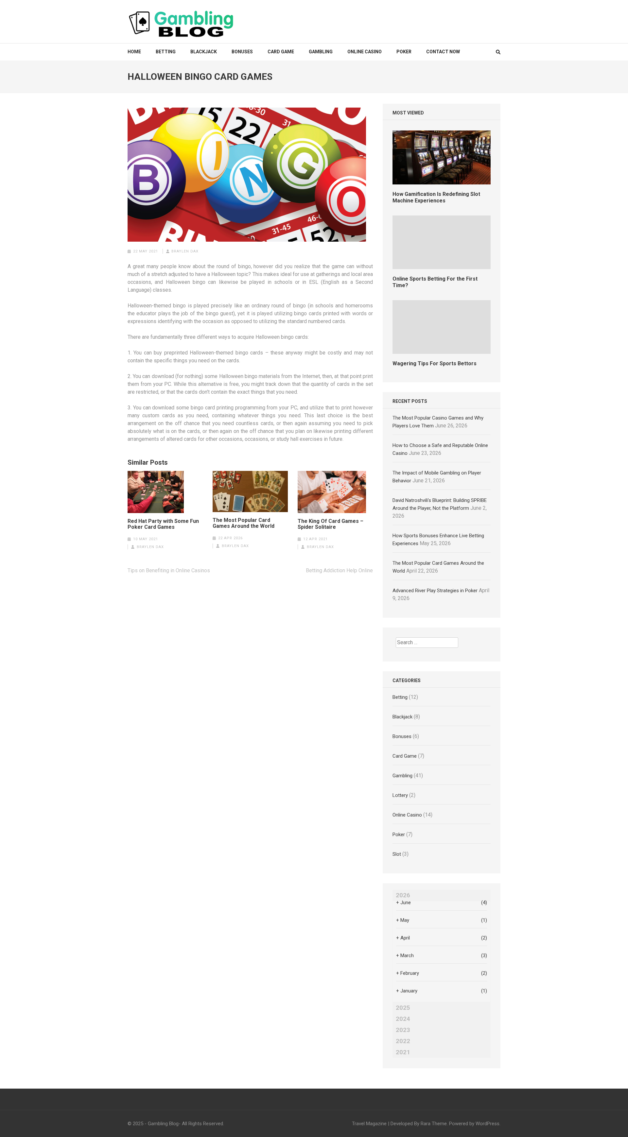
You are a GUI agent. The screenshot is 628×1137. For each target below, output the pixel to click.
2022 (403, 1041)
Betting (166, 51)
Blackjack (203, 51)
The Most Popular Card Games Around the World (243, 523)
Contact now (443, 51)
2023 (403, 1030)
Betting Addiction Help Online (339, 570)
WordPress (487, 1124)
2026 (403, 895)
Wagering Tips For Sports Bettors (434, 363)
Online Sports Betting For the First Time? (435, 282)
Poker (403, 51)
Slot (396, 854)
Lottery (400, 795)
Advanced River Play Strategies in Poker (435, 591)
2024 (403, 1019)
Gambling (321, 51)
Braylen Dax (185, 251)
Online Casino (364, 51)
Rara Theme (434, 1124)
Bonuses (242, 51)
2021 (403, 1052)
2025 (403, 1007)
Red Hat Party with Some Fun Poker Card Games (163, 524)
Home (134, 51)
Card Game (281, 51)
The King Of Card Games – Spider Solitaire (330, 524)
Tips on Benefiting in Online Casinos (169, 570)
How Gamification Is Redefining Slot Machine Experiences (436, 197)
